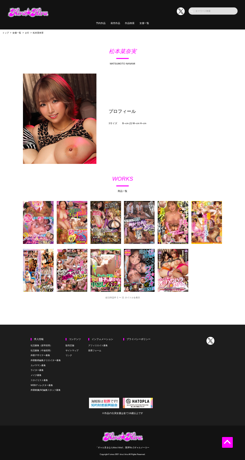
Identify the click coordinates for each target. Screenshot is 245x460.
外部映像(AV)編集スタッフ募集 (46, 390)
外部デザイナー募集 (40, 355)
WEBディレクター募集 (42, 385)
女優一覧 (144, 23)
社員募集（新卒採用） (41, 345)
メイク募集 (36, 375)
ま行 (27, 33)
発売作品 (115, 23)
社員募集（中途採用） (41, 350)
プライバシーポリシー (138, 339)
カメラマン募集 (38, 365)
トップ (5, 33)
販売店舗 (70, 345)
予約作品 (101, 23)
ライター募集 (37, 370)
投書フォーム (94, 350)
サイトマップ (72, 350)
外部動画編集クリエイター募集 (46, 360)
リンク (69, 355)
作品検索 (129, 23)
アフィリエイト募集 (98, 345)
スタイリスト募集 (39, 380)
